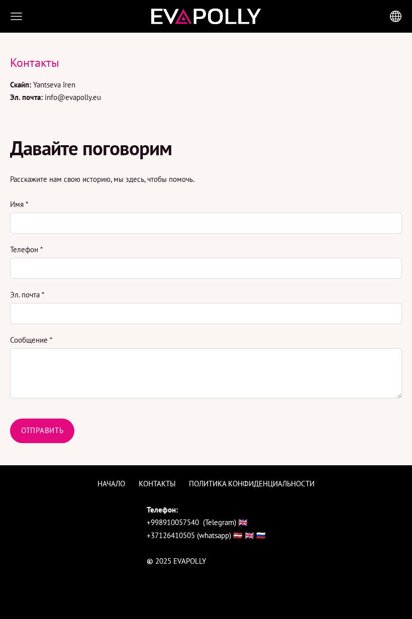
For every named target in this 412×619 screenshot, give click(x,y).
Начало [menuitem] (111, 483)
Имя (19, 204)
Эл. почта (27, 294)
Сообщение (31, 340)
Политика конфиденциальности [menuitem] (252, 483)
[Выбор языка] (395, 16)
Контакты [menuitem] (157, 483)
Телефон (26, 249)
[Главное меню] (16, 16)
